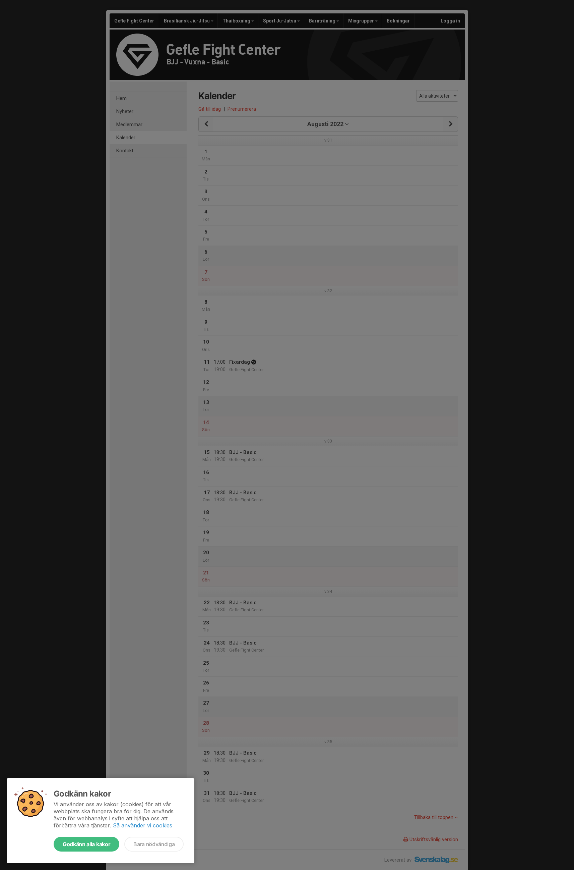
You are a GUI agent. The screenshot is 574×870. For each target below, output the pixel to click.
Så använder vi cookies (142, 825)
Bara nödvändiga (154, 844)
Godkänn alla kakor (86, 844)
